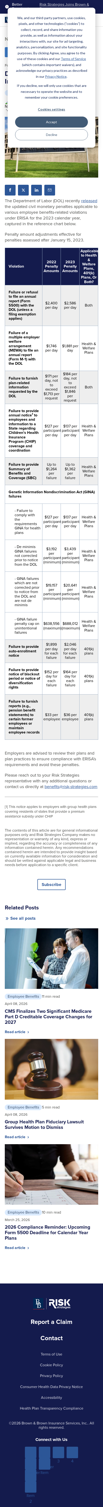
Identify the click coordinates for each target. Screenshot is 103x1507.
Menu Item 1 (30, 1452)
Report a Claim (51, 1321)
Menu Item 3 (58, 1452)
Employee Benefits (23, 996)
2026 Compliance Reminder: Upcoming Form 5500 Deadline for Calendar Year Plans (47, 1232)
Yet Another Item (44, 1464)
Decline (51, 135)
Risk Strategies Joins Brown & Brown (64, 6)
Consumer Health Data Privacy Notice (51, 1386)
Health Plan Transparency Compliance (51, 1408)
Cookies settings (51, 109)
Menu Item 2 (44, 1452)
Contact (51, 1338)
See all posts (23, 918)
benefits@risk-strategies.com (71, 787)
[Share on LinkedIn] (36, 190)
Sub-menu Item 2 (30, 1487)
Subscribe (51, 884)
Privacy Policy (51, 1375)
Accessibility (51, 1397)
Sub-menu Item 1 (30, 1464)
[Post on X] (23, 190)
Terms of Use (51, 1354)
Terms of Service (73, 59)
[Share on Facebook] (10, 190)
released (89, 201)
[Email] (49, 190)
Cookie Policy (51, 1365)
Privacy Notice (56, 76)
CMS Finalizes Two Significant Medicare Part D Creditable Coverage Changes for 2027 (48, 1017)
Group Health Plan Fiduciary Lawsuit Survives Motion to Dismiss (44, 1124)
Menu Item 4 (72, 1452)
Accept (51, 122)
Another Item (30, 1475)
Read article (15, 1032)
